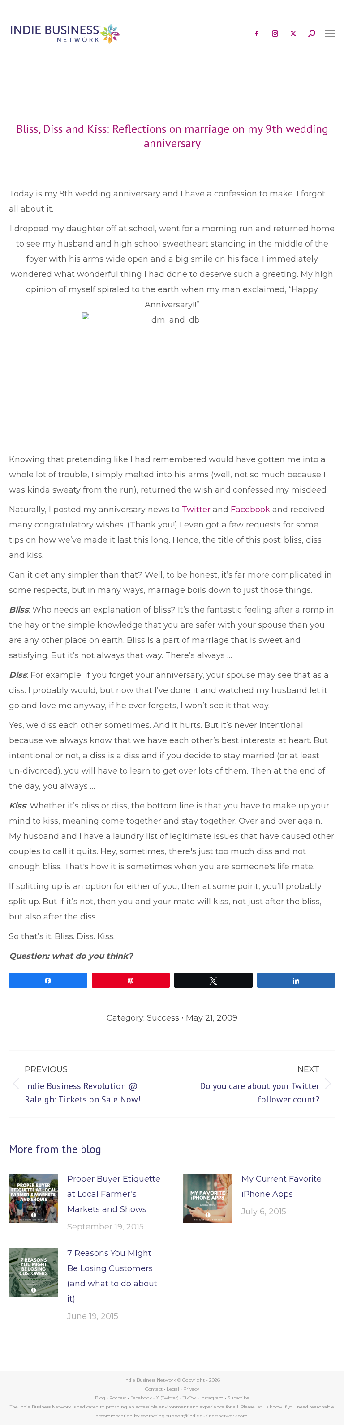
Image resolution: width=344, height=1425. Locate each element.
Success (163, 1018)
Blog (100, 1398)
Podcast (117, 1398)
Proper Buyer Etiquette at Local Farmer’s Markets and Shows (113, 1194)
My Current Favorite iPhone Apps (281, 1186)
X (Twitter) (168, 1398)
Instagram (212, 1398)
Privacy (191, 1389)
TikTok (189, 1398)
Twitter (196, 510)
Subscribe (238, 1398)
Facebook (250, 510)
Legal (173, 1389)
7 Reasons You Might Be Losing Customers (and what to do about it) (112, 1276)
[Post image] (33, 1198)
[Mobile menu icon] (329, 33)
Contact (154, 1389)
